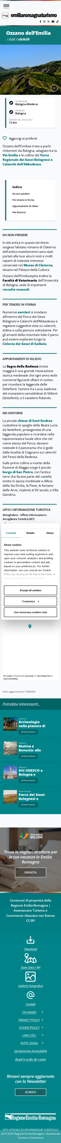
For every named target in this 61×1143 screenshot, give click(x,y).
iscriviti (30, 1092)
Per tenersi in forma (23, 199)
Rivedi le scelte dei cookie (30, 1059)
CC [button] (54, 88)
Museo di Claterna (38, 265)
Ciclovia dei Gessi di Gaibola (24, 344)
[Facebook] (41, 21)
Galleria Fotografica (30, 986)
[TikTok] (57, 21)
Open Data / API (30, 967)
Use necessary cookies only (30, 612)
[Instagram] (44, 21)
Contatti (31, 1004)
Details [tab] (30, 533)
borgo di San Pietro (18, 472)
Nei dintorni (19, 212)
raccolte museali (16, 289)
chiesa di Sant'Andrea (35, 421)
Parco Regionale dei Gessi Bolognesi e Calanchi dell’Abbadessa (28, 159)
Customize (28, 601)
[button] (30, 626)
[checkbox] (20, 138)
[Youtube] (53, 21)
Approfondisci (28, 732)
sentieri (24, 312)
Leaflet (8, 675)
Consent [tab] (11, 533)
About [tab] (50, 533)
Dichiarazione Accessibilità (30, 1051)
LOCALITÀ (23, 39)
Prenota (30, 872)
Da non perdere (20, 193)
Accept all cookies (30, 590)
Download (30, 949)
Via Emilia (10, 155)
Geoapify (29, 675)
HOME (12, 39)
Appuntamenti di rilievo (25, 206)
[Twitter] (48, 21)
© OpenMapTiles (43, 675)
